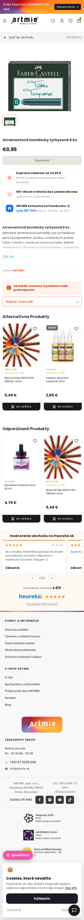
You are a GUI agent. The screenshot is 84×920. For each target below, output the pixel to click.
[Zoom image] (39, 87)
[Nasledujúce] (52, 578)
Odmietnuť (14, 910)
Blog (8, 704)
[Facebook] (39, 800)
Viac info (71, 888)
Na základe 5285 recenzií (42, 604)
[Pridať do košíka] (21, 406)
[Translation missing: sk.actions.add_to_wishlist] (35, 328)
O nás (9, 677)
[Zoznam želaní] (70, 21)
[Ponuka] (4, 20)
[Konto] (61, 20)
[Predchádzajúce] (32, 578)
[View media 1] (9, 120)
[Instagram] (50, 800)
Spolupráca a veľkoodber (22, 684)
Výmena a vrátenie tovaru (22, 636)
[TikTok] (70, 800)
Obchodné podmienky (20, 650)
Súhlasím (42, 898)
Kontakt (10, 697)
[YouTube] (60, 800)
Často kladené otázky (20, 643)
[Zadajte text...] (53, 20)
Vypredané (42, 160)
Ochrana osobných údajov (23, 656)
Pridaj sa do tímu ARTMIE (22, 691)
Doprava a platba (16, 629)
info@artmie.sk (19, 768)
